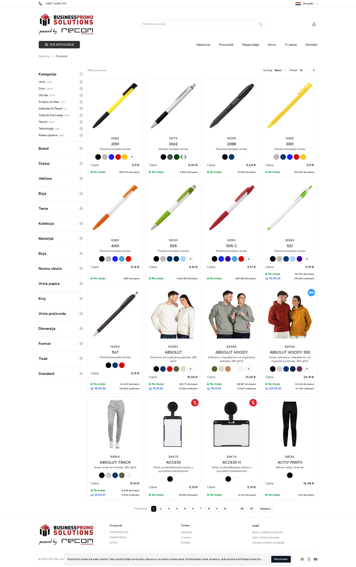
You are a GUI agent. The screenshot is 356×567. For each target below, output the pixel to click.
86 (242, 508)
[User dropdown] (314, 24)
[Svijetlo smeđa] (228, 369)
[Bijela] (238, 157)
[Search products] (260, 24)
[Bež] (183, 369)
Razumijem (281, 559)
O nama (291, 45)
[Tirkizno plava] (122, 259)
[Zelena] (177, 157)
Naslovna (203, 45)
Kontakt (311, 45)
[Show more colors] (132, 157)
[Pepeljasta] (279, 369)
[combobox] (280, 70)
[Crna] (98, 157)
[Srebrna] (183, 157)
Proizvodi (226, 45)
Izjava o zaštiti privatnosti (267, 532)
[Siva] (105, 157)
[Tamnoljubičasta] (299, 369)
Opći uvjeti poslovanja (265, 537)
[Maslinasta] (176, 369)
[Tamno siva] (170, 157)
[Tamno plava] (176, 259)
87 (252, 508)
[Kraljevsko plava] (111, 157)
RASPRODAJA (118, 537)
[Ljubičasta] (228, 259)
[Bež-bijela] (241, 369)
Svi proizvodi (119, 532)
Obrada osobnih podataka (268, 542)
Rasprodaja (250, 45)
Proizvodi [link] (61, 56)
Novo (272, 45)
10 (225, 508)
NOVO (114, 542)
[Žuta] (125, 157)
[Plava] (232, 157)
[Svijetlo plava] (183, 259)
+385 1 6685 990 (55, 3)
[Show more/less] (81, 74)
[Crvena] (118, 157)
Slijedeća (265, 508)
